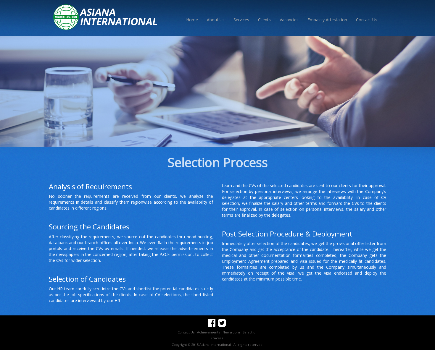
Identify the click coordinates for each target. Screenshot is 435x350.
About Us (216, 19)
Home (192, 19)
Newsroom (231, 332)
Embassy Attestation (327, 19)
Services (241, 19)
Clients (264, 19)
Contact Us (366, 19)
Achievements (208, 332)
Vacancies (289, 19)
